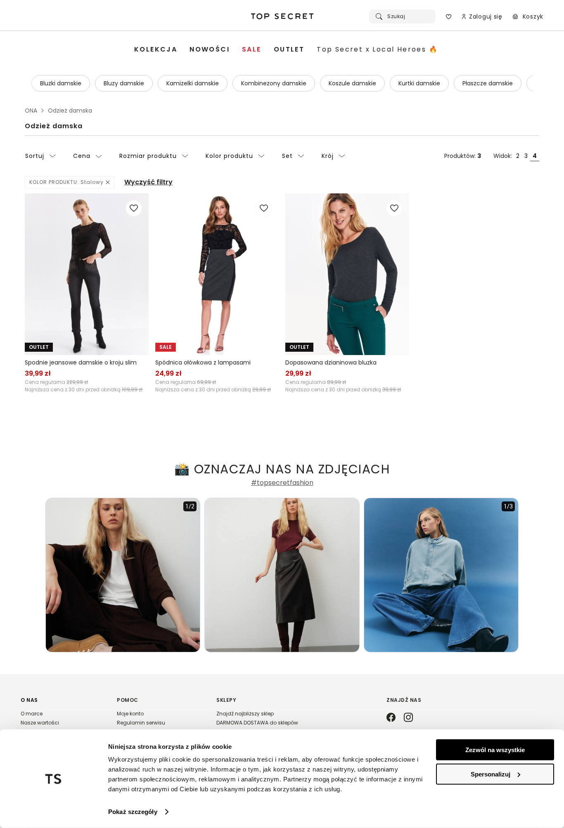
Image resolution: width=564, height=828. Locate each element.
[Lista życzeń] (448, 16)
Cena (81, 156)
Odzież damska (54, 126)
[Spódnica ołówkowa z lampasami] (217, 274)
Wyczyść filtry (148, 182)
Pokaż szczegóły (132, 811)
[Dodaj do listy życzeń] (134, 208)
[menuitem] (155, 49)
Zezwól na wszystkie (495, 749)
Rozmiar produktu (148, 156)
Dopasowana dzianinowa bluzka (331, 362)
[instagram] (408, 718)
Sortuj (34, 156)
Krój (328, 156)
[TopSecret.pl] (282, 16)
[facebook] (391, 718)
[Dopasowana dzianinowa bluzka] (347, 274)
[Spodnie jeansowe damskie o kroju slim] (87, 274)
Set (287, 156)
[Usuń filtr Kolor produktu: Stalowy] (108, 182)
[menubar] (286, 49)
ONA (31, 110)
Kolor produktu (229, 156)
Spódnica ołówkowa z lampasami (203, 362)
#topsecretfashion (282, 483)
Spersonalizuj (490, 773)
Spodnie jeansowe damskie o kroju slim (81, 362)
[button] (60, 724)
